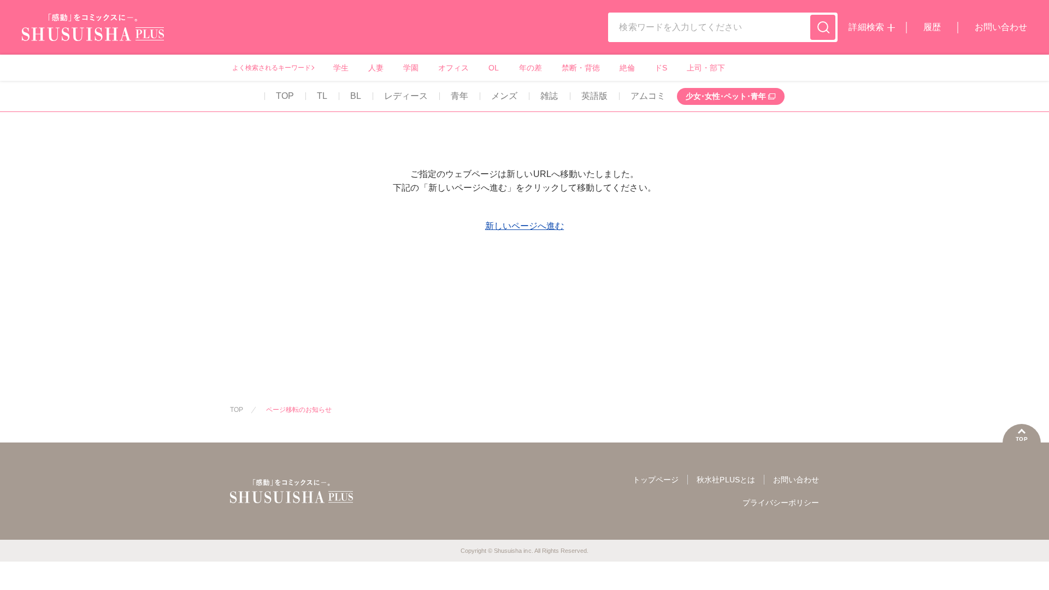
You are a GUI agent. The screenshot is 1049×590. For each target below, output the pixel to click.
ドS (661, 67)
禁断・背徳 (581, 67)
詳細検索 (865, 27)
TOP (285, 96)
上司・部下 (706, 67)
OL (493, 67)
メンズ (504, 96)
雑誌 (549, 96)
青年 (459, 96)
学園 (411, 67)
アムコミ (647, 96)
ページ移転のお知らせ (299, 410)
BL (355, 96)
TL (322, 96)
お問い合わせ (1001, 27)
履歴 (932, 27)
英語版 (594, 96)
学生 (341, 67)
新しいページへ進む (524, 226)
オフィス (453, 67)
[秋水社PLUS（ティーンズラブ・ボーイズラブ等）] (93, 34)
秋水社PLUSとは (726, 479)
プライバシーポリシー (780, 502)
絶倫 (627, 67)
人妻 (376, 67)
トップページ (656, 479)
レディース (406, 96)
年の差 (530, 67)
